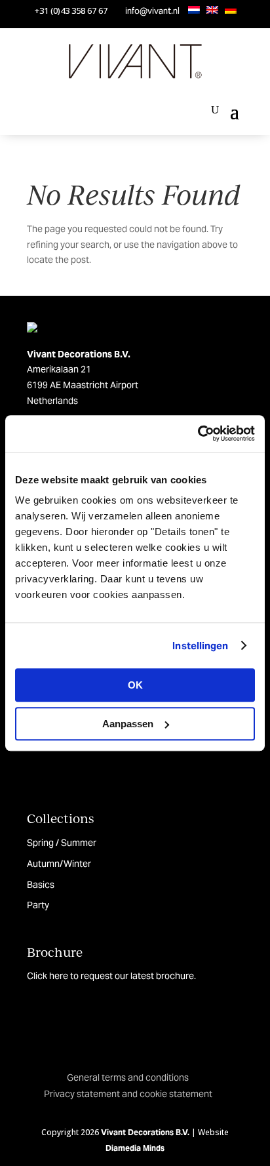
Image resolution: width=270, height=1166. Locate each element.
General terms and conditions (128, 1077)
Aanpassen (127, 723)
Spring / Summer (61, 843)
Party (38, 905)
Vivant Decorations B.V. (145, 1132)
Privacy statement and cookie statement (128, 1094)
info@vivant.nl (152, 10)
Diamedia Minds (135, 1148)
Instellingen (200, 645)
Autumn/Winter (59, 864)
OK (135, 685)
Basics (40, 885)
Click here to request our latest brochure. (111, 976)
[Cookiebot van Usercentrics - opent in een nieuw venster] (197, 433)
